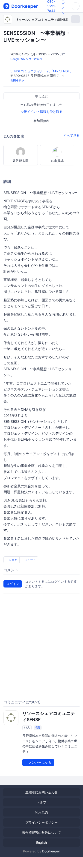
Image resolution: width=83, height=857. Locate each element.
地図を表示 (17, 80)
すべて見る (71, 135)
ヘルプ (41, 802)
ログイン (12, 584)
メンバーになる (39, 762)
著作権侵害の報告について (41, 832)
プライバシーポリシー (41, 822)
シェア (12, 559)
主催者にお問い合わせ (41, 792)
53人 (27, 727)
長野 (37, 727)
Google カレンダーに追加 (26, 59)
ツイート (30, 559)
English (41, 842)
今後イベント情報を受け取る (41, 111)
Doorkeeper (51, 851)
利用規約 (41, 812)
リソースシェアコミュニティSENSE (41, 20)
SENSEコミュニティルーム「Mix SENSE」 (42, 71)
